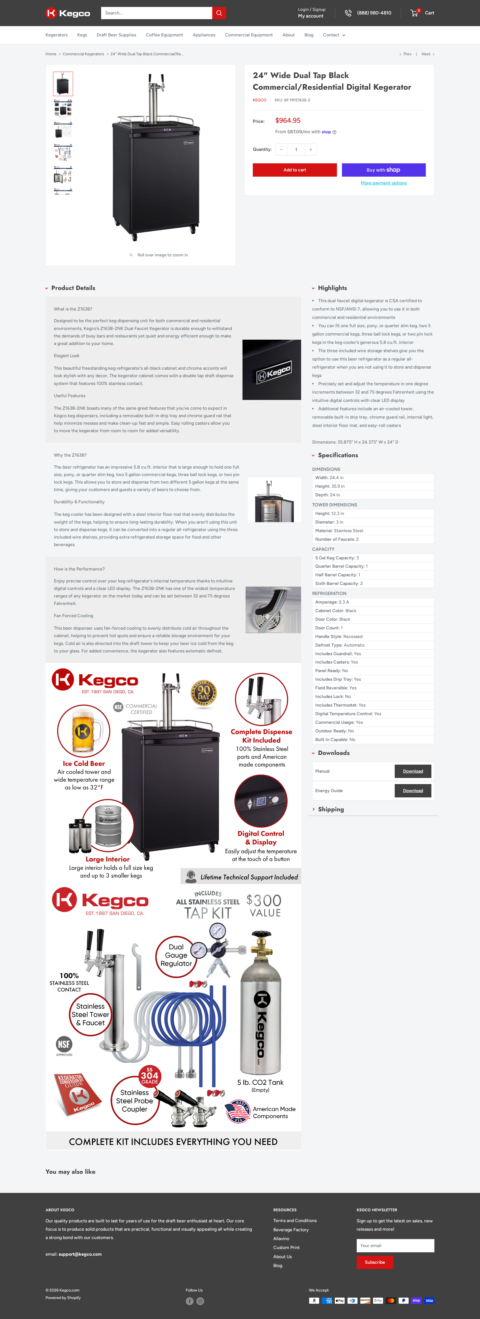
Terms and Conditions (295, 1220)
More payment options (384, 183)
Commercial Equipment (249, 34)
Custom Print (286, 1247)
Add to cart (295, 169)
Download (413, 771)
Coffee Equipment (164, 34)
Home (51, 54)
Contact (331, 34)
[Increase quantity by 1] (311, 149)
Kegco (259, 100)
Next (426, 54)
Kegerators (57, 34)
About (288, 34)
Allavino (281, 1238)
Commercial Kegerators (84, 54)
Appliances (204, 34)
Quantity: (262, 149)
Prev (407, 54)
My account (311, 16)
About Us (282, 1256)
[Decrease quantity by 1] (281, 149)
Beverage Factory (291, 1229)
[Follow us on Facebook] (190, 1301)
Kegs (82, 34)
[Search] (219, 13)
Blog (308, 34)
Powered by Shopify (63, 1297)
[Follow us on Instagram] (200, 1301)
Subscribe (375, 1262)
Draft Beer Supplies (116, 34)
